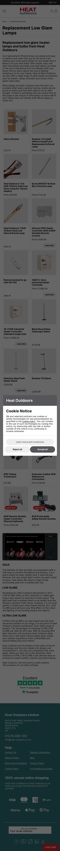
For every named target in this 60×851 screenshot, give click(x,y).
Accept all (42, 449)
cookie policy (28, 421)
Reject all (17, 449)
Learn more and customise (30, 442)
